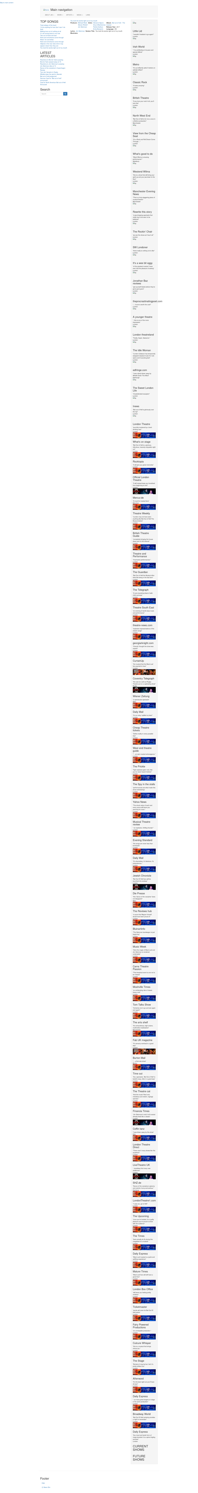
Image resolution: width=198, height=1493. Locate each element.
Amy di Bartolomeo (99, 25)
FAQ (43, 1483)
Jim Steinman (82, 27)
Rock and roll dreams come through (52, 37)
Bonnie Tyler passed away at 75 (50, 62)
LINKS (88, 15)
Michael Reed (82, 23)
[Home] (47, 10)
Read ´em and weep (47, 40)
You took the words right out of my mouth (53, 48)
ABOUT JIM (49, 15)
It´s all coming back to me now (50, 33)
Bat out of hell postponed (48, 76)
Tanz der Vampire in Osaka (49, 72)
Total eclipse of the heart (48, 25)
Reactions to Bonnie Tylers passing (51, 60)
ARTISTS (69, 15)
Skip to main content (6, 3)
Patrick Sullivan (98, 27)
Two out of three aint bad (48, 35)
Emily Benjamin (98, 29)
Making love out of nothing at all (50, 31)
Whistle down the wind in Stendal (51, 74)
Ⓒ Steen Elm (46, 1487)
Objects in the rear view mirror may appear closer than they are (51, 45)
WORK (59, 15)
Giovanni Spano (98, 23)
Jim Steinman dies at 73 (48, 66)
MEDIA (79, 15)
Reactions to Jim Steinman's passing (52, 64)
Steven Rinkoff (82, 25)
